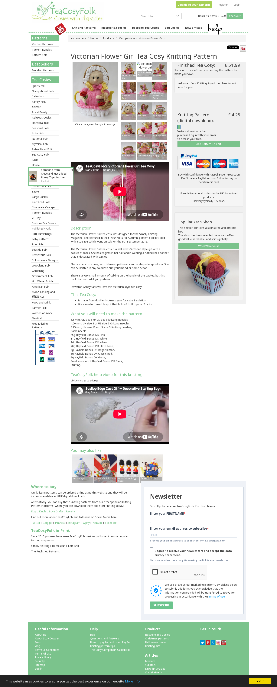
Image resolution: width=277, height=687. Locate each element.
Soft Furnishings (42, 234)
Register (223, 4)
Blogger (47, 522)
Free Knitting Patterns (40, 324)
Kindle (42, 511)
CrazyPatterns (154, 672)
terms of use (217, 596)
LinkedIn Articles (155, 668)
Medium (150, 661)
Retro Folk (38, 297)
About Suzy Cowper (47, 638)
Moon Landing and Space (43, 292)
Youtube (97, 522)
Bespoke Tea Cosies (145, 27)
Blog (38, 642)
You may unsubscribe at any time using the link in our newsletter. (189, 560)
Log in (38, 668)
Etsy (33, 511)
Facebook (111, 522)
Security (40, 661)
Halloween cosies (155, 642)
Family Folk (39, 101)
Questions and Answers (104, 638)
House (36, 165)
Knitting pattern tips (102, 646)
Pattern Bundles (42, 49)
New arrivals (193, 27)
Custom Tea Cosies (44, 223)
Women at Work (42, 313)
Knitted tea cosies (113, 27)
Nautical (37, 318)
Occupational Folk (43, 91)
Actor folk (38, 133)
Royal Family (39, 112)
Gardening (38, 271)
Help (93, 634)
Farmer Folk (39, 308)
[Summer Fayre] (83, 468)
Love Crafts (56, 511)
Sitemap (40, 665)
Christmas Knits (41, 186)
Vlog (37, 646)
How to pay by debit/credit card (218, 180)
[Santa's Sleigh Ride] (151, 468)
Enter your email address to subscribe (178, 528)
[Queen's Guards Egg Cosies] (128, 468)
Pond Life (38, 244)
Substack (150, 665)
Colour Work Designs (45, 260)
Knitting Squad (206, 83)
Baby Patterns (41, 239)
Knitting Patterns (84, 27)
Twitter (35, 522)
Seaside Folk (39, 249)
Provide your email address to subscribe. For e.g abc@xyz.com (187, 540)
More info (132, 681)
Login (236, 4)
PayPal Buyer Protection (225, 174)
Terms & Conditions (47, 650)
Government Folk (42, 276)
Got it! (260, 681)
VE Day (36, 218)
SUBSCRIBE (161, 605)
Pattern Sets (39, 55)
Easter (36, 191)
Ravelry (70, 511)
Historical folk (40, 123)
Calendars (38, 96)
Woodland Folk (41, 265)
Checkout (235, 16)
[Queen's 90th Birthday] (105, 468)
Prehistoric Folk (41, 255)
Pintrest (60, 522)
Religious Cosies (42, 117)
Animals (36, 107)
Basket (202, 16)
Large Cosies (40, 197)
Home (94, 38)
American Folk (40, 286)
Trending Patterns (43, 70)
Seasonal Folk (40, 128)
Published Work (41, 228)
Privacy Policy (43, 657)
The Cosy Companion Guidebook (110, 650)
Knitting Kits (152, 646)
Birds (35, 160)
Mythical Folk (40, 144)
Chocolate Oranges (44, 207)
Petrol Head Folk (42, 149)
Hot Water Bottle (43, 281)
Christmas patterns (157, 638)
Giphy (86, 522)
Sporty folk (38, 86)
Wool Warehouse (208, 246)
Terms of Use (43, 653)
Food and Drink (41, 302)
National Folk (40, 138)
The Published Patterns (45, 551)
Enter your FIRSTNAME (167, 513)
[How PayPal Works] (208, 161)
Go (177, 16)
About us (40, 634)
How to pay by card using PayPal (110, 642)
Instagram (73, 522)
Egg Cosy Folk (40, 154)
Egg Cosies (172, 27)
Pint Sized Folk (41, 202)
